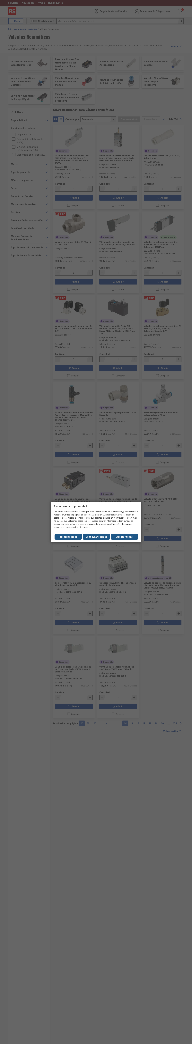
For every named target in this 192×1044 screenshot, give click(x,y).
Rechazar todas (68, 536)
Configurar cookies (96, 536)
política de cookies (81, 527)
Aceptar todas (124, 536)
